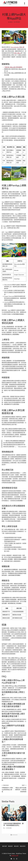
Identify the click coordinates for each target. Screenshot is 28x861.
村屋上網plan (17, 53)
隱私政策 (16, 846)
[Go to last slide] (4, 819)
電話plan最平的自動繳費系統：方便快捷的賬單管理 (20, 788)
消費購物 (14, 11)
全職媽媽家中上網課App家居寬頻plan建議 (7, 788)
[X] (14, 859)
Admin (11, 22)
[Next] (24, 819)
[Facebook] (11, 859)
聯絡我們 (10, 846)
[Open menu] (24, 3)
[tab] (12, 834)
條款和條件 (23, 846)
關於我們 (4, 846)
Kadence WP (14, 855)
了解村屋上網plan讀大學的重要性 (13, 67)
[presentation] (14, 813)
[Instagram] (17, 859)
